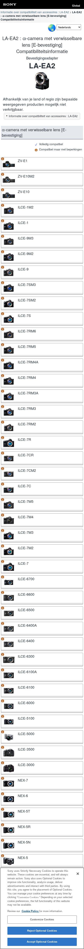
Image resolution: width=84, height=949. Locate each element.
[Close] (77, 873)
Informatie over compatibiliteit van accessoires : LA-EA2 (35, 12)
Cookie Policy (30, 911)
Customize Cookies (42, 919)
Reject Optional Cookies (42, 930)
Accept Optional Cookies (42, 941)
